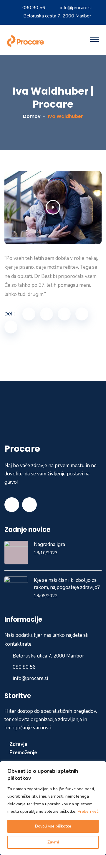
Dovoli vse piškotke (53, 826)
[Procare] (26, 40)
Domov (32, 116)
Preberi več (88, 811)
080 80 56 (33, 7)
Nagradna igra (49, 544)
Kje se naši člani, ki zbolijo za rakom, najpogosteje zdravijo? (67, 584)
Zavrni (53, 842)
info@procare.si (76, 7)
